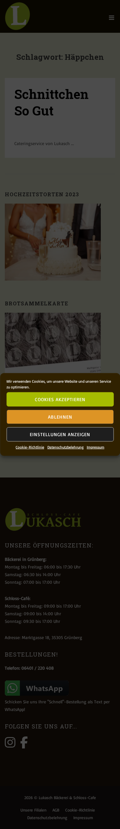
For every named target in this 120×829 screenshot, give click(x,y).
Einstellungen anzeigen (60, 434)
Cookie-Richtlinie (30, 447)
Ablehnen (60, 417)
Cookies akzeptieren (60, 399)
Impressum (95, 447)
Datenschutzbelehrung (65, 447)
